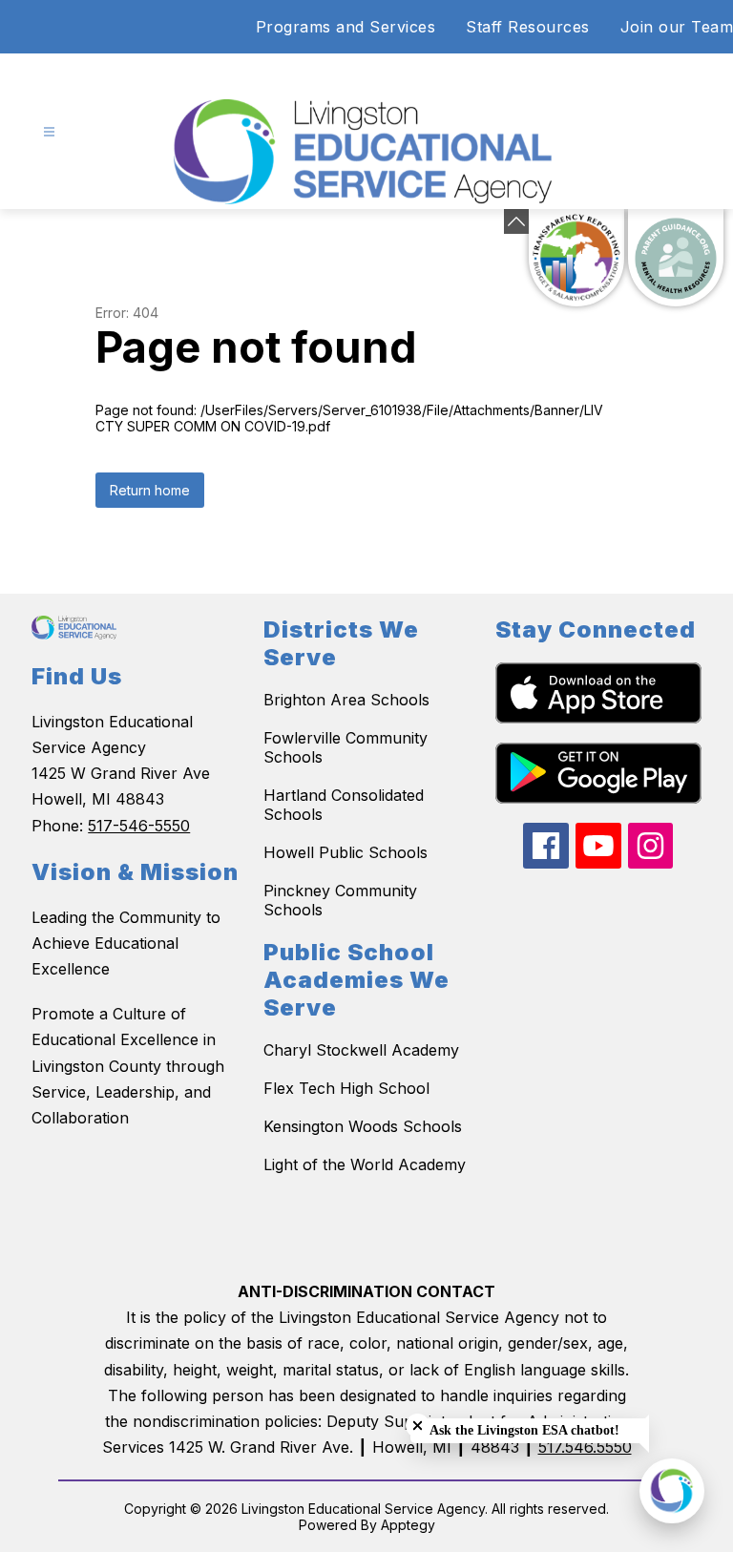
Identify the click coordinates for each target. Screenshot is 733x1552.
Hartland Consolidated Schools (343, 805)
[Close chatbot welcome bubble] (417, 1425)
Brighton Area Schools (346, 699)
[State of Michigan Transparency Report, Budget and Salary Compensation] (576, 257)
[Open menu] (49, 132)
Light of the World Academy (364, 1164)
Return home (150, 490)
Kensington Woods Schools (362, 1126)
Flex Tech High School (346, 1088)
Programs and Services (346, 26)
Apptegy (408, 1525)
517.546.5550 (585, 1447)
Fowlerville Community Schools (345, 747)
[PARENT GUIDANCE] (675, 257)
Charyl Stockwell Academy (361, 1049)
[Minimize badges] (516, 221)
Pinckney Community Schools (340, 900)
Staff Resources (528, 26)
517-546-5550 (139, 825)
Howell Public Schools (345, 852)
